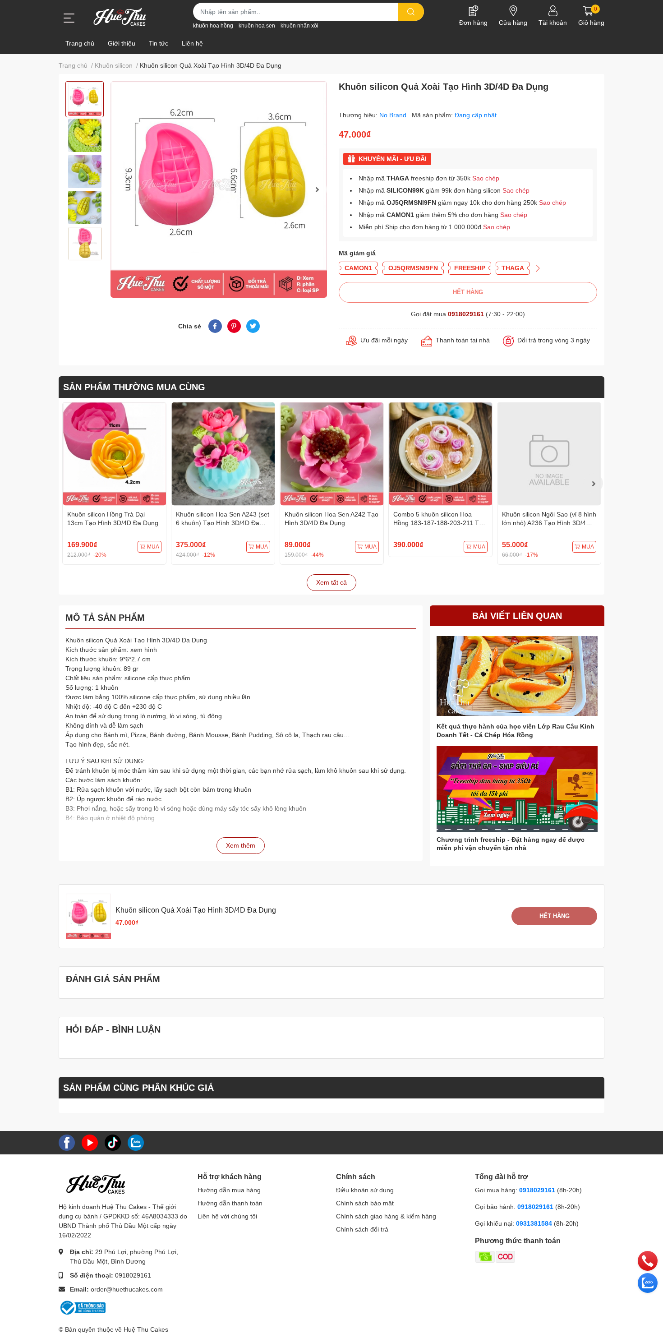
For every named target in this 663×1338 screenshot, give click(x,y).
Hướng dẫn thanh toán (230, 1203)
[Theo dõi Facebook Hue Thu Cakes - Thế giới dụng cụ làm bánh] (67, 1141)
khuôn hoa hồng (213, 26)
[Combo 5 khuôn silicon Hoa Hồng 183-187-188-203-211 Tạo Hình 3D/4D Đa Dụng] (440, 454)
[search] (411, 12)
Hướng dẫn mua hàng (229, 1190)
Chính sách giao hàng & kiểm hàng (386, 1216)
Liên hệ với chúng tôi (227, 1216)
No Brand (393, 115)
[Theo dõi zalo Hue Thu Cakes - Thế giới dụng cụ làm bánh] (136, 1141)
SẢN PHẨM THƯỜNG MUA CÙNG (134, 387)
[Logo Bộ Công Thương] (82, 1306)
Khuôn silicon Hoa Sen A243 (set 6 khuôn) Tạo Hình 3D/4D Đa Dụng (222, 523)
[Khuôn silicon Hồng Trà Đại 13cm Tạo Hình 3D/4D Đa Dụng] (114, 454)
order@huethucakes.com (127, 1289)
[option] (84, 99)
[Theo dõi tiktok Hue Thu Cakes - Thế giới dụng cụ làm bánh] (113, 1141)
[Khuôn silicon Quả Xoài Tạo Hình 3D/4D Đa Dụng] (218, 189)
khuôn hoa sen (257, 26)
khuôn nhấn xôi (299, 26)
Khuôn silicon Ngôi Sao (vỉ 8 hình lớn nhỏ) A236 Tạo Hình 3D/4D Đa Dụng (549, 523)
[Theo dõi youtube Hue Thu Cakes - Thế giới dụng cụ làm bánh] (90, 1141)
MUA (153, 547)
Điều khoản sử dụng (365, 1190)
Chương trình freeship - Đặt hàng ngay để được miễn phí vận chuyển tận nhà (511, 843)
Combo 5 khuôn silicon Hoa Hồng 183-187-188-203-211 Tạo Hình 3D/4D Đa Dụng (439, 523)
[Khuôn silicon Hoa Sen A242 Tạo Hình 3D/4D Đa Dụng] (331, 454)
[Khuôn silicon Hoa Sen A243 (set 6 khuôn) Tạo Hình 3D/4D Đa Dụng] (223, 454)
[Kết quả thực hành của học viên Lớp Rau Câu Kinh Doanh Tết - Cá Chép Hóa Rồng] (517, 676)
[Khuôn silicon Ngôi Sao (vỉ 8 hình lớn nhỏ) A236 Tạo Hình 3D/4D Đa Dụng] (549, 454)
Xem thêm (240, 845)
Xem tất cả (331, 582)
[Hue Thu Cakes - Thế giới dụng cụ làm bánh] (120, 16)
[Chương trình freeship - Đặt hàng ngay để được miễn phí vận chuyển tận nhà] (517, 789)
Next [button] (317, 189)
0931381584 (535, 1223)
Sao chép (485, 178)
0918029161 (466, 314)
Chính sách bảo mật (365, 1203)
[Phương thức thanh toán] (530, 1256)
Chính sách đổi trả (362, 1229)
